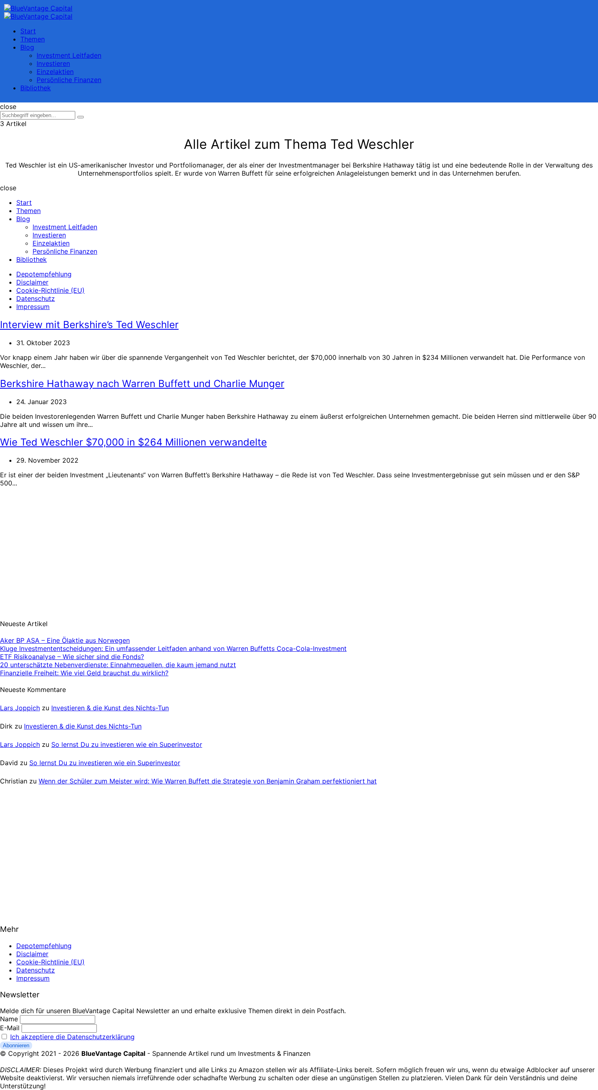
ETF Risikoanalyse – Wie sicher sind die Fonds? (72, 657)
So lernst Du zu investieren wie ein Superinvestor (126, 744)
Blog (27, 47)
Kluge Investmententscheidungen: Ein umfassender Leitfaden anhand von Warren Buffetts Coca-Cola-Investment (173, 648)
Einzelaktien (55, 71)
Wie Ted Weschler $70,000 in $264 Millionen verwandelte (133, 442)
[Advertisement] (61, 548)
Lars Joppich (20, 708)
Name (9, 1019)
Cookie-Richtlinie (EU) (50, 290)
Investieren (53, 63)
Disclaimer (32, 282)
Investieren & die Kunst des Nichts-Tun (110, 708)
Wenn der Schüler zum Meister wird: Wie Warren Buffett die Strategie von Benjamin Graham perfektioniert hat (208, 781)
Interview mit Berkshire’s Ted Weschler (89, 325)
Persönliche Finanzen (69, 80)
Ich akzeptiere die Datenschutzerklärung (72, 1037)
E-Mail (10, 1028)
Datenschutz (35, 298)
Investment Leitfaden (69, 55)
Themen (32, 39)
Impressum (33, 306)
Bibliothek (35, 88)
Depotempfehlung (44, 274)
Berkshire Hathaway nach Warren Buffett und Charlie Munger (142, 383)
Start (28, 31)
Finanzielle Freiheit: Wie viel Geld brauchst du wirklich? (84, 673)
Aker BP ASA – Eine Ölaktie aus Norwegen (65, 640)
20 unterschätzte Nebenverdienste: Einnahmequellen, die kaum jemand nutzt (118, 665)
